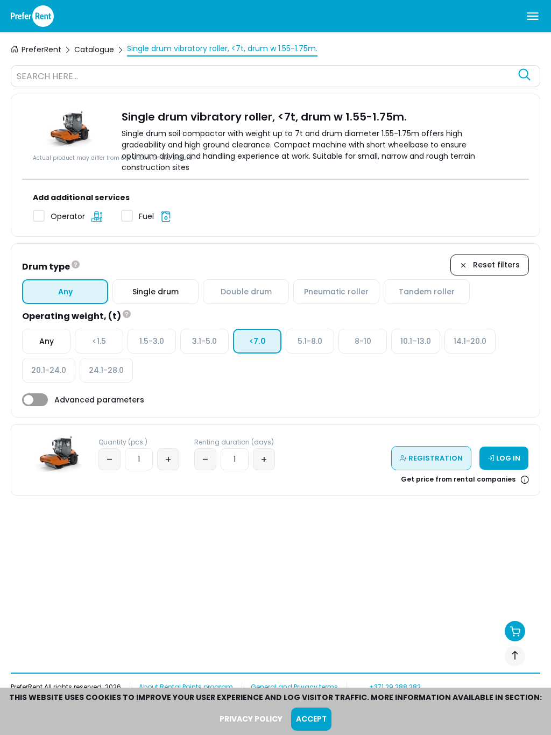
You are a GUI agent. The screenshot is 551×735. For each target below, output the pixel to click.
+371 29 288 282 (395, 686)
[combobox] (265, 77)
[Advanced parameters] (35, 399)
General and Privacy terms (294, 686)
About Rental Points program (186, 686)
